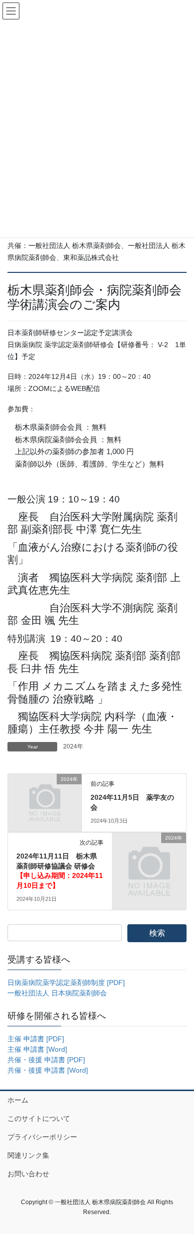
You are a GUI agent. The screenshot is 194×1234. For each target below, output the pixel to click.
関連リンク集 (28, 1155)
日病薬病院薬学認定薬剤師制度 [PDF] (66, 983)
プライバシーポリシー (42, 1137)
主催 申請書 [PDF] (35, 1039)
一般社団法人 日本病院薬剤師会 (57, 993)
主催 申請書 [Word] (37, 1049)
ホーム (17, 1100)
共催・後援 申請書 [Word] (47, 1070)
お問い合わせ (28, 1174)
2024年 (73, 746)
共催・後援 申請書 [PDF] (46, 1060)
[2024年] (45, 796)
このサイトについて (38, 1118)
